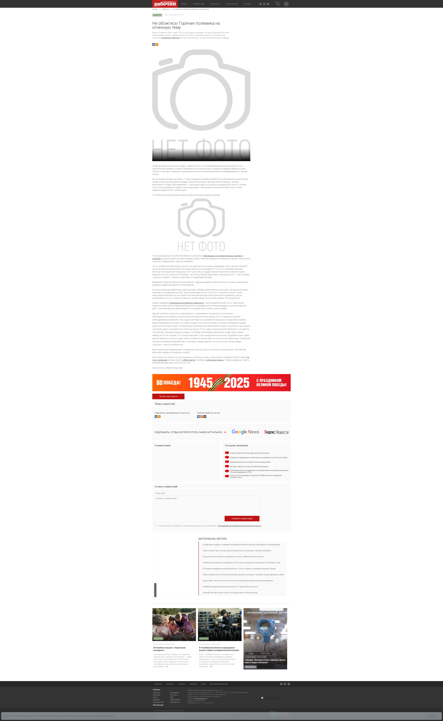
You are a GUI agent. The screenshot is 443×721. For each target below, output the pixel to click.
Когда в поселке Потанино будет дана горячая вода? (250, 453)
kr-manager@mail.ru (200, 699)
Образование (175, 700)
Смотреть (264, 653)
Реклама (247, 4)
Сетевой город (198, 4)
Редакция (158, 684)
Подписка (193, 684)
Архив (203, 684)
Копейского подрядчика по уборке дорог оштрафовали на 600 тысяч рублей (258, 457)
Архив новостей (232, 4)
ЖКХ (172, 697)
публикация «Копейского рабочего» (186, 303)
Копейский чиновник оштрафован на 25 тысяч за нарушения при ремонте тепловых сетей (241, 563)
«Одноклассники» (215, 360)
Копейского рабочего (170, 38)
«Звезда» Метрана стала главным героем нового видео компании (265, 661)
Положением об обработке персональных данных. (239, 526)
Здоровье (156, 700)
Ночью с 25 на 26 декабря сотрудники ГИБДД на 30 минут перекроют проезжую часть (256, 476)
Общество (157, 693)
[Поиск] (278, 4)
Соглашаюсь (431, 716)
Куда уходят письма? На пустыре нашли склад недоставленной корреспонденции (238, 581)
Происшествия (158, 702)
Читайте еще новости (168, 396)
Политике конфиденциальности (102, 716)
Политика (174, 695)
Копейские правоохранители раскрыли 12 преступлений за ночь (230, 587)
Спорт (155, 697)
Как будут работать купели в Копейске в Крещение (249, 466)
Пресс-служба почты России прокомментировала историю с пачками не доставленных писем (243, 575)
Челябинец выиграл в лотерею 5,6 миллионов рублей (250, 462)
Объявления (215, 4)
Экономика (174, 693)
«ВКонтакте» (189, 360)
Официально (175, 702)
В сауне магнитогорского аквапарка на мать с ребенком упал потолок (233, 557)
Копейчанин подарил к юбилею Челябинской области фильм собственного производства (241, 545)
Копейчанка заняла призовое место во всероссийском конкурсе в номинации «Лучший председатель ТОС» (259, 471)
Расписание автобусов (219, 684)
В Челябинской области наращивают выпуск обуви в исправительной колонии (219, 648)
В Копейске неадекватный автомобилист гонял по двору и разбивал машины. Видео (239, 569)
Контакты (170, 684)
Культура (156, 695)
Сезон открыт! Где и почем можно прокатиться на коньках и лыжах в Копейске (237, 551)
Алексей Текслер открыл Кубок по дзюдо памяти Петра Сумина (230, 593)
